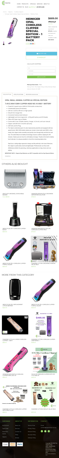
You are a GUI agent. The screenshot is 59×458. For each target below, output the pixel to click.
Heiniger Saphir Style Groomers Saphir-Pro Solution (42, 194)
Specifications (18, 94)
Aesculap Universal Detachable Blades (13, 194)
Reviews (29, 94)
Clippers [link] (4, 437)
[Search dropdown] (34, 7)
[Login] (30, 7)
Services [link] (17, 428)
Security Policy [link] (32, 434)
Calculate (41, 77)
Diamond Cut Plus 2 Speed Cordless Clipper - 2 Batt (14, 340)
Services (40, 4)
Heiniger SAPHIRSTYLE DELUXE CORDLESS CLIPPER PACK (40, 229)
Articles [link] (17, 437)
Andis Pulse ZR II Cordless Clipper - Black (14, 229)
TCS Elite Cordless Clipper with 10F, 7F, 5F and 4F (43, 375)
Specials (33, 4)
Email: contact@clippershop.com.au (48, 426)
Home (19, 4)
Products (25, 4)
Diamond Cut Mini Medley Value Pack (43, 409)
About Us (46, 4)
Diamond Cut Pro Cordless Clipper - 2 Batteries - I (43, 340)
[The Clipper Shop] (8, 2)
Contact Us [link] (18, 431)
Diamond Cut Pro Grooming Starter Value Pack (43, 264)
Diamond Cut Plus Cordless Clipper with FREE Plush (15, 409)
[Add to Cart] (55, 190)
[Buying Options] (26, 190)
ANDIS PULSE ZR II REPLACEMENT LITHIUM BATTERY (13, 305)
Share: (28, 43)
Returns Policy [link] (32, 431)
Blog (27, 7)
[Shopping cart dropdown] (32, 7)
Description (7, 94)
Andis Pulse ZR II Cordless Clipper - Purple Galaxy (14, 264)
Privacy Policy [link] (31, 428)
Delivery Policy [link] (32, 437)
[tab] (7, 94)
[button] (41, 57)
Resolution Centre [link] (5, 432)
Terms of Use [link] (31, 425)
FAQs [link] (16, 434)
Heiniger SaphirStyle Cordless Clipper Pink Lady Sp (13, 375)
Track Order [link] (5, 428)
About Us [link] (17, 425)
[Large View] (4, 43)
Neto (46, 455)
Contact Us (20, 7)
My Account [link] (5, 425)
